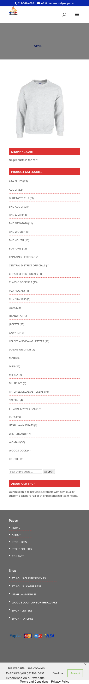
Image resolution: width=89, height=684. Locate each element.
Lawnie (14, 333)
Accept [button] (75, 673)
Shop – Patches (22, 618)
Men (12, 366)
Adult (13, 189)
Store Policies (22, 549)
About (16, 535)
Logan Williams (20, 349)
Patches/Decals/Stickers (26, 391)
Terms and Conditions (34, 681)
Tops (12, 417)
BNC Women (17, 232)
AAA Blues (16, 181)
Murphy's (15, 383)
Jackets (14, 324)
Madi (12, 358)
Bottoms (15, 248)
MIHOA (13, 375)
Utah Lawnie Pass (21, 425)
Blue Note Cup (19, 198)
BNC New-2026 (18, 223)
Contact (18, 556)
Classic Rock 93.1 (20, 282)
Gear (12, 307)
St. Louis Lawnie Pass (26, 586)
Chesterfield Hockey (23, 274)
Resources (19, 542)
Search (48, 471)
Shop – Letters (22, 610)
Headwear (16, 316)
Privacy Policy (60, 681)
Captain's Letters (21, 257)
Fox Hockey (17, 290)
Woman (14, 442)
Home (16, 528)
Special (14, 400)
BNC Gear (15, 215)
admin (38, 46)
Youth (13, 459)
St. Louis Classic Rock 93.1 (30, 578)
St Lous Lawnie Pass (23, 408)
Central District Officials (27, 265)
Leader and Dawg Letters (26, 341)
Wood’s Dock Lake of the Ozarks (34, 602)
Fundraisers (17, 299)
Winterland (17, 434)
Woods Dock (18, 450)
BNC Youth (16, 240)
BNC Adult (16, 206)
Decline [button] (58, 673)
